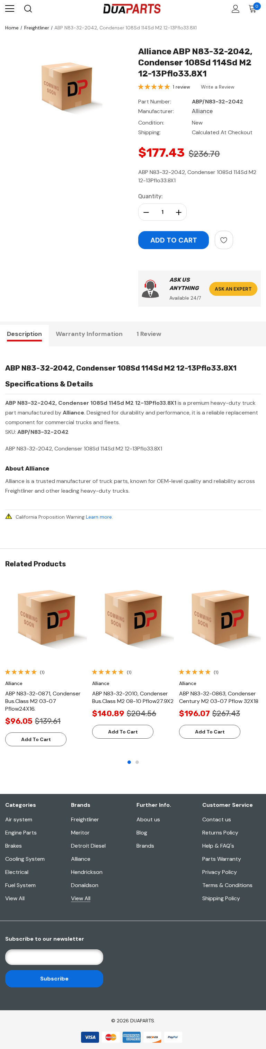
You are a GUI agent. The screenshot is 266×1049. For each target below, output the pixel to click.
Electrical (16, 872)
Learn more (99, 517)
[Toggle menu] (9, 8)
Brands (145, 845)
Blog (141, 832)
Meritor (80, 832)
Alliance (80, 859)
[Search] (27, 8)
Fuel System (20, 885)
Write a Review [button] (217, 87)
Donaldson (84, 885)
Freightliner (85, 819)
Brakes (13, 845)
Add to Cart (36, 739)
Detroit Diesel (88, 845)
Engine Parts (21, 832)
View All (15, 898)
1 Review (148, 334)
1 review (181, 87)
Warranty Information (89, 334)
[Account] (234, 9)
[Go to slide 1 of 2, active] (129, 762)
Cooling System (25, 859)
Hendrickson (87, 872)
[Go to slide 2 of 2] (137, 762)
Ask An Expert (233, 289)
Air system (18, 819)
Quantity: (150, 196)
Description (24, 334)
